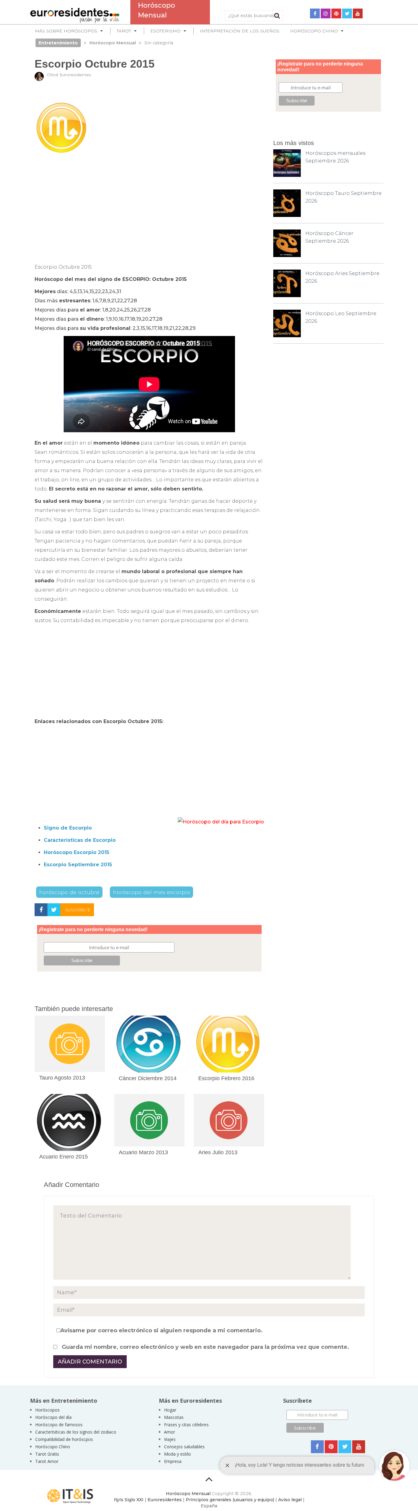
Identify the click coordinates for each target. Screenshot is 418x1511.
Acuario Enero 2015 (63, 1157)
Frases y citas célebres (186, 1424)
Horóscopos (47, 1410)
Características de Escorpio (80, 840)
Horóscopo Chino (52, 1446)
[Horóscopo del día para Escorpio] (221, 822)
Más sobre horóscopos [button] (66, 31)
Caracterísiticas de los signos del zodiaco (75, 1432)
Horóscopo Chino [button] (314, 31)
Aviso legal (290, 1499)
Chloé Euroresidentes (69, 74)
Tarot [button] (124, 31)
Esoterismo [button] (165, 31)
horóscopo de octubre (69, 892)
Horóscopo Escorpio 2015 (76, 852)
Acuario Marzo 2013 (143, 1152)
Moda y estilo (177, 1454)
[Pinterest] (336, 13)
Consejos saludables (184, 1446)
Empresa (172, 1461)
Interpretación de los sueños (239, 31)
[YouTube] (358, 13)
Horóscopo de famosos (59, 1424)
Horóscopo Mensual (188, 1493)
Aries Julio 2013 (217, 1152)
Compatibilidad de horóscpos (64, 1439)
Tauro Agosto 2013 (62, 1078)
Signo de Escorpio (68, 828)
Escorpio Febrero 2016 (226, 1078)
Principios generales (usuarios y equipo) (230, 1499)
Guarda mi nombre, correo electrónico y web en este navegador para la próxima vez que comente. (205, 1347)
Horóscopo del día (53, 1417)
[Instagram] (325, 13)
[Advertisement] (149, 208)
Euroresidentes (164, 1499)
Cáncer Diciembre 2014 (148, 1078)
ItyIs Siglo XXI (129, 1499)
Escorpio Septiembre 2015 (78, 864)
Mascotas (174, 1417)
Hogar (170, 1410)
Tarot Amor (46, 1461)
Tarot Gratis (47, 1454)
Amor (169, 1432)
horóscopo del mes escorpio (151, 892)
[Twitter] (347, 13)
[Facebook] (315, 13)
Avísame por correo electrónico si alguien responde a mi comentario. (161, 1330)
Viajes (170, 1439)
